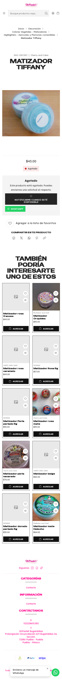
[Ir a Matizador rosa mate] (46, 402)
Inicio (21, 28)
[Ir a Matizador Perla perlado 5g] (16, 402)
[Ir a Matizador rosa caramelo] (16, 349)
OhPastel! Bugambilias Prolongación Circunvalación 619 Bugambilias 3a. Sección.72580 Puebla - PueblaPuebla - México (31, 637)
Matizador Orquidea (40, 317)
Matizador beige (44, 473)
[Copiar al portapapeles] (44, 238)
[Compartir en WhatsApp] (29, 238)
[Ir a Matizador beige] (46, 454)
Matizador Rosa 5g (45, 368)
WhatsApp (17, 208)
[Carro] (58, 13)
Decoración (34, 28)
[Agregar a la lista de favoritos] (25, 293)
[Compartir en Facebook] (13, 238)
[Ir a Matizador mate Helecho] (46, 507)
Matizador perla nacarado (13, 475)
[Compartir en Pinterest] (36, 238)
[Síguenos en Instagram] (32, 568)
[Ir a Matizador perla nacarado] (16, 454)
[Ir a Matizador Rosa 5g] (46, 349)
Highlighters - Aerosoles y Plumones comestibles (29, 35)
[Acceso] (53, 13)
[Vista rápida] (25, 300)
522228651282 (31, 623)
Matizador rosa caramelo (13, 369)
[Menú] (4, 13)
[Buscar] (46, 13)
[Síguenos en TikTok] (41, 568)
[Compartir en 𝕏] (21, 238)
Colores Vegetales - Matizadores (29, 32)
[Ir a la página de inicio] (31, 4)
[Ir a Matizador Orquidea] (46, 296)
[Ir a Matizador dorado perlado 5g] (16, 507)
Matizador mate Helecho (44, 527)
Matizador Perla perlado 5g (13, 422)
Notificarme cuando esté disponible (31, 200)
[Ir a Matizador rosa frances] (16, 296)
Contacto (31, 587)
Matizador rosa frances (13, 315)
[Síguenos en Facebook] (36, 568)
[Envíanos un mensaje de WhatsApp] (55, 672)
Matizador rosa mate (43, 422)
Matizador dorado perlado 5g (15, 527)
